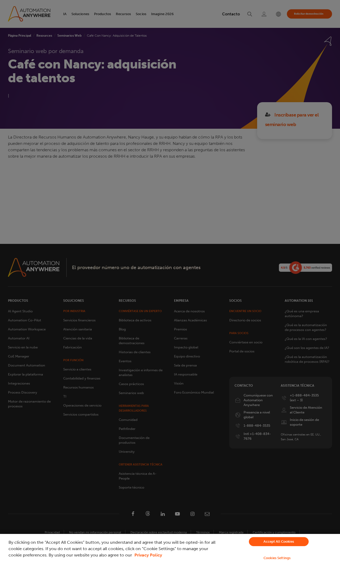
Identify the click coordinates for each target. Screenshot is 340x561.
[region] (170, 547)
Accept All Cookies (279, 541)
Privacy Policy (148, 555)
